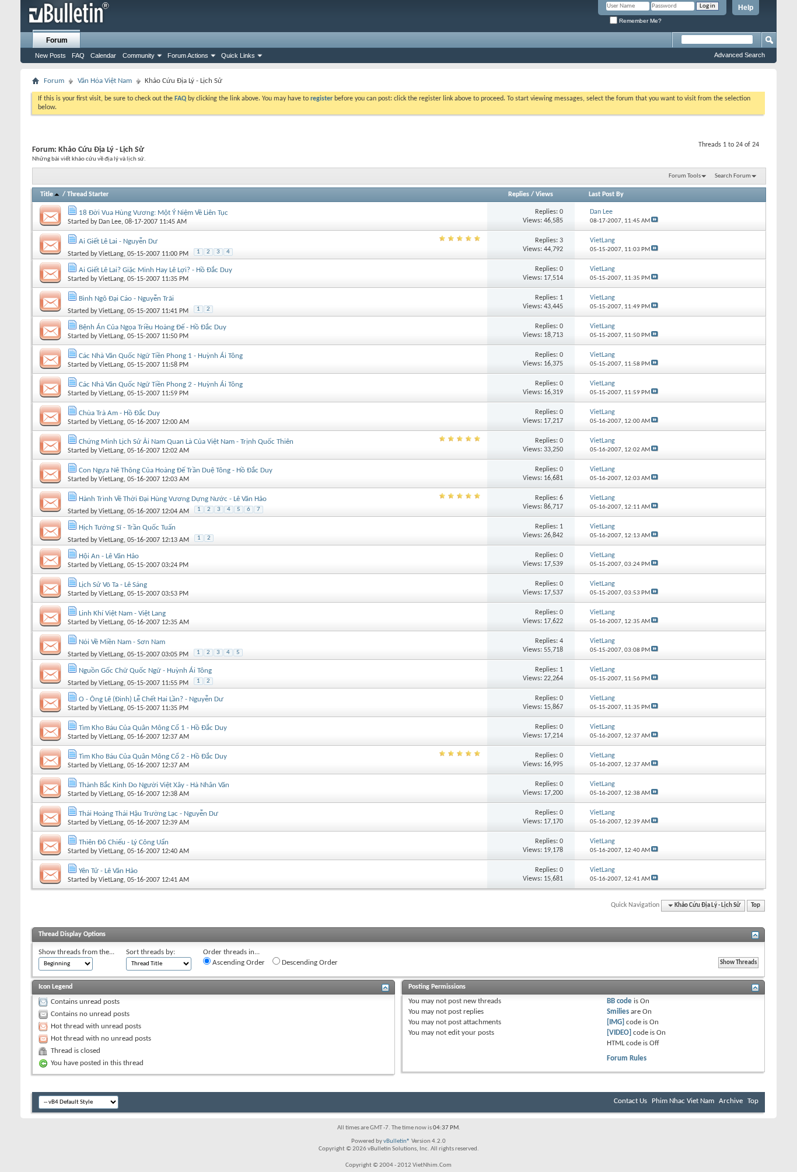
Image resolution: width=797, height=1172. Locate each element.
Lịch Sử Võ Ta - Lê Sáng (113, 585)
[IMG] (615, 1022)
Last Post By (606, 194)
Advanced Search (739, 54)
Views (544, 194)
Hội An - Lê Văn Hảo (109, 556)
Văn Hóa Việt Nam (105, 81)
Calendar (103, 55)
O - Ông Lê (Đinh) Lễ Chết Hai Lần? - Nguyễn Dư (151, 699)
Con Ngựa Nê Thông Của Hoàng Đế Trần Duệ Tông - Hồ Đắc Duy (175, 470)
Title (46, 194)
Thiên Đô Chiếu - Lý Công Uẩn (124, 842)
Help (745, 8)
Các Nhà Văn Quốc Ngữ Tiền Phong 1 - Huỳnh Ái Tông (161, 356)
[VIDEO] (619, 1033)
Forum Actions (187, 55)
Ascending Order (238, 962)
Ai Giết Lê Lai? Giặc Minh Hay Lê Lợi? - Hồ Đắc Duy (155, 270)
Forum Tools (685, 176)
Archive (731, 1101)
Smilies (618, 1011)
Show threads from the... (76, 952)
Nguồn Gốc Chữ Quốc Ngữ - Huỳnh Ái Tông (145, 670)
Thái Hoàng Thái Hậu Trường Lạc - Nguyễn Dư (148, 814)
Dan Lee (110, 221)
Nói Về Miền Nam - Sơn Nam (122, 642)
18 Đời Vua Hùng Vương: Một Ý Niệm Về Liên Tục (153, 213)
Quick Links (238, 55)
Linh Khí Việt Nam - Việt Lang (122, 613)
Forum (57, 40)
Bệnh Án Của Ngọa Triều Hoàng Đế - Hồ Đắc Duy (152, 327)
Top (755, 905)
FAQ (78, 55)
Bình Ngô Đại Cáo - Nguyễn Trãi (126, 298)
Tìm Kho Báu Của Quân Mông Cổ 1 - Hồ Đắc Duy (153, 728)
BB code (619, 1001)
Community (139, 55)
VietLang (111, 254)
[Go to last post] (654, 221)
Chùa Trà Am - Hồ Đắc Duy (119, 413)
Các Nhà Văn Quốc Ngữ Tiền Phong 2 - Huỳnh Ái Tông (161, 384)
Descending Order (309, 962)
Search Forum (733, 176)
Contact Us (630, 1101)
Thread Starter (88, 194)
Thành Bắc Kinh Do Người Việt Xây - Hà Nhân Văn (154, 785)
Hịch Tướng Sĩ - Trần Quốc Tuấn (127, 527)
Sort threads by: (150, 952)
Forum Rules (626, 1058)
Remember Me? (639, 21)
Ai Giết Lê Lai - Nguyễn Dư (118, 241)
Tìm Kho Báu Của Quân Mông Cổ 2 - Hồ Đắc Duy (153, 756)
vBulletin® (396, 1141)
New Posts (50, 55)
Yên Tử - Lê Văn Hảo (108, 871)
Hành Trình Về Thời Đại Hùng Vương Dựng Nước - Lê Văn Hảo (173, 499)
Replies (518, 194)
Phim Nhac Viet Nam (683, 1101)
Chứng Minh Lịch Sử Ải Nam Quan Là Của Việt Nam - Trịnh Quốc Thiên (186, 442)
